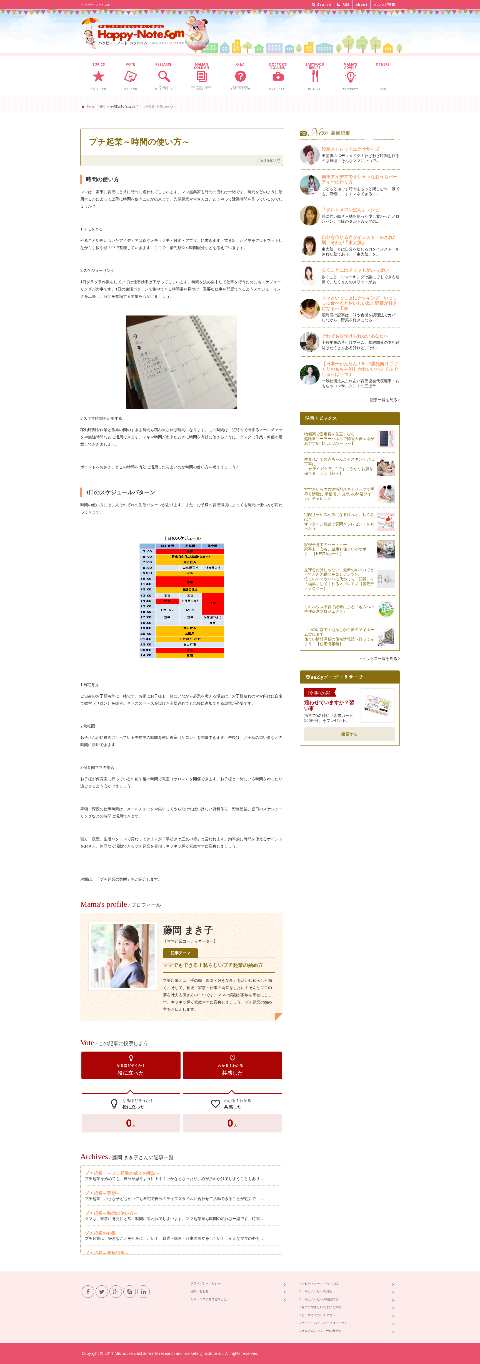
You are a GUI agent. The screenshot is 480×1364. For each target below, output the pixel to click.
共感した (232, 1065)
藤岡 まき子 (188, 930)
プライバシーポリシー (205, 1283)
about (362, 4)
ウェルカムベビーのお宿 (315, 1291)
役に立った (131, 1065)
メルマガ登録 (384, 4)
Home (90, 106)
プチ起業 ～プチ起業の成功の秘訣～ (122, 1173)
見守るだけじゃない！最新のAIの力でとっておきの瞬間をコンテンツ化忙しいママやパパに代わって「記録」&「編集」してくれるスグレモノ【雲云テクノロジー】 (339, 579)
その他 (382, 76)
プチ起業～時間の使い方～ (111, 1213)
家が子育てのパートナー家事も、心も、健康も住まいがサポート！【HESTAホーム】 (337, 549)
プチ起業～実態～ (102, 1193)
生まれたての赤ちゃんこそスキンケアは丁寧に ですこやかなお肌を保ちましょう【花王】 (339, 466)
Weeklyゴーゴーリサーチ (164, 76)
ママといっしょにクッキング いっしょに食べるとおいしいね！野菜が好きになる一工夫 (359, 303)
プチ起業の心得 (100, 1233)
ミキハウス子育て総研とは (208, 1299)
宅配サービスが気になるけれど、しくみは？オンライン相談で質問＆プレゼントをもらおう (339, 521)
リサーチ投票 (130, 76)
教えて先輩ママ (350, 76)
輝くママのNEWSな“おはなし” (201, 76)
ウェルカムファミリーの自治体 (320, 1330)
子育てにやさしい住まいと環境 (320, 1307)
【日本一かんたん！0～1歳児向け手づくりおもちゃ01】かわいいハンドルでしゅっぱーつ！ (360, 369)
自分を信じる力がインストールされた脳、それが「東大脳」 (359, 239)
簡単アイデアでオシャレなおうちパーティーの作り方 (359, 179)
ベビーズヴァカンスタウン (317, 1315)
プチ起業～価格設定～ (107, 1253)
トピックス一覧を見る (378, 658)
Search (323, 4)
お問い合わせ (199, 1291)
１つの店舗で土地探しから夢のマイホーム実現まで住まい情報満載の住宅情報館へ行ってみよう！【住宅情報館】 (339, 636)
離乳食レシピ (314, 76)
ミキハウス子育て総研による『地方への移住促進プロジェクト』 (339, 609)
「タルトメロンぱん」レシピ (350, 210)
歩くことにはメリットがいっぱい (355, 270)
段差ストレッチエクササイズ (350, 149)
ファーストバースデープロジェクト (323, 1323)
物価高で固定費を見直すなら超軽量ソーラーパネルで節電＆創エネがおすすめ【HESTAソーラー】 (339, 438)
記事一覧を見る (384, 399)
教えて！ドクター (278, 76)
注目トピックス (98, 76)
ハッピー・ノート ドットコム (319, 1283)
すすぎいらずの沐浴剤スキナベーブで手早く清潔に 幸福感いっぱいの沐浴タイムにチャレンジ (339, 493)
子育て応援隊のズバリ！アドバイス (240, 76)
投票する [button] (349, 734)
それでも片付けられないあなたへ (355, 336)
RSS (345, 4)
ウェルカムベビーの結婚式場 (318, 1299)
